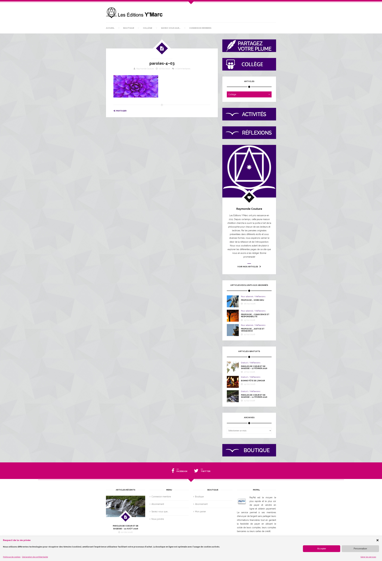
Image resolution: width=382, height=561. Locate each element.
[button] (377, 540)
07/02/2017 (164, 69)
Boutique (128, 28)
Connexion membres (200, 28)
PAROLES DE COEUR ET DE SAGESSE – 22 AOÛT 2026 (125, 527)
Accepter (321, 548)
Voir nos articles (247, 266)
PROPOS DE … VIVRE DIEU (252, 300)
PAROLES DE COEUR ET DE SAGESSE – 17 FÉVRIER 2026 (254, 367)
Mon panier (200, 511)
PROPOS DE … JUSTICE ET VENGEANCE (252, 330)
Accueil (110, 28)
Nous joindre (157, 519)
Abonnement (157, 504)
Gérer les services (368, 557)
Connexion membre (161, 496)
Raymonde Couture (145, 69)
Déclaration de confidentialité (35, 557)
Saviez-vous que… (170, 28)
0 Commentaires (182, 69)
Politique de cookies (11, 557)
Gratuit (244, 363)
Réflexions (260, 297)
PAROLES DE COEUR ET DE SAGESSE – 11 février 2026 (254, 396)
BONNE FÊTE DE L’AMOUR (253, 381)
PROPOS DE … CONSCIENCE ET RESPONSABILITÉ (255, 315)
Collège (147, 28)
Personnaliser (360, 548)
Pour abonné (247, 297)
